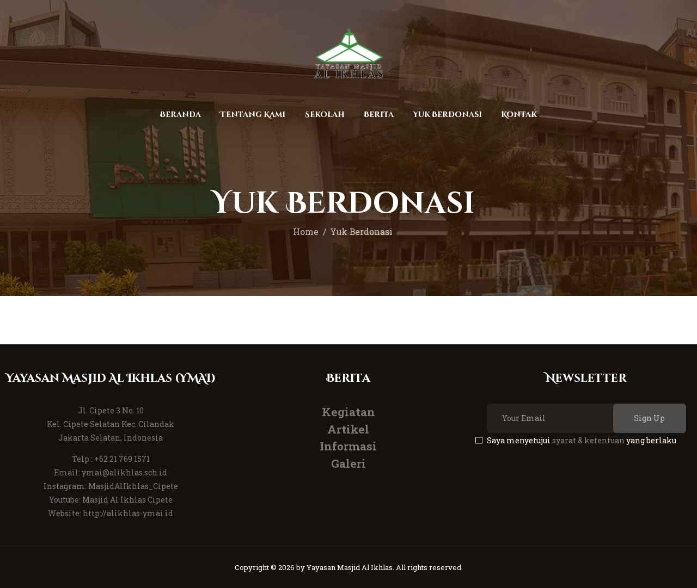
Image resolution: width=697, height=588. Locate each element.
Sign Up (649, 418)
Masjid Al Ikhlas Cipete (127, 499)
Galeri (348, 463)
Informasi (348, 446)
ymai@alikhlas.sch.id (124, 472)
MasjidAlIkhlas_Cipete (133, 486)
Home (306, 231)
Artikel (348, 429)
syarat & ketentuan (588, 440)
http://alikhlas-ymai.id (128, 513)
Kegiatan (348, 411)
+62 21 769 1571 (122, 459)
